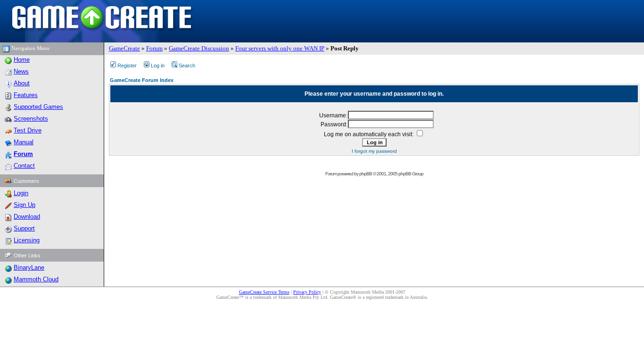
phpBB (365, 173)
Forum (154, 48)
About (22, 83)
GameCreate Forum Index (141, 80)
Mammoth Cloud (36, 279)
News (21, 71)
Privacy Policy (307, 292)
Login (21, 193)
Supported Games (38, 106)
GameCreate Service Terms (264, 292)
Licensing (27, 240)
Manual (23, 142)
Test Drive (27, 130)
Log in (158, 65)
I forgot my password (374, 151)
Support (24, 228)
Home (22, 59)
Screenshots (31, 118)
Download (27, 216)
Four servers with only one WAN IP (279, 48)
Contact (24, 165)
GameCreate (124, 48)
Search (187, 65)
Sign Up (24, 204)
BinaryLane (29, 267)
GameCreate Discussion (199, 48)
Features (26, 95)
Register (127, 65)
